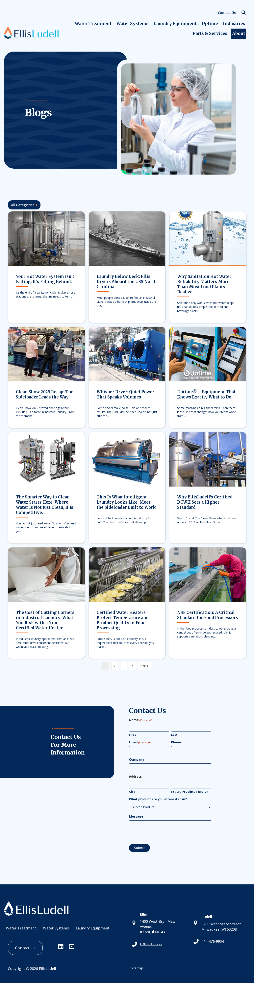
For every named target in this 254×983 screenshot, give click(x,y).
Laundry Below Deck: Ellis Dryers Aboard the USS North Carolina (127, 281)
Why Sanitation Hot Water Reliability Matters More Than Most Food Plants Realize (204, 284)
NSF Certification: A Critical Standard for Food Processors (207, 615)
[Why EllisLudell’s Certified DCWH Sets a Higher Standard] (207, 459)
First (132, 734)
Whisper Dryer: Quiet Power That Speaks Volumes (125, 394)
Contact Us (227, 13)
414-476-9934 (213, 941)
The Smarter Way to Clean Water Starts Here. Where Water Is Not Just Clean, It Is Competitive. (44, 504)
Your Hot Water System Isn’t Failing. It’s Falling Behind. (45, 279)
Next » (144, 666)
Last (174, 734)
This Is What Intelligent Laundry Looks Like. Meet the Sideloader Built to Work (126, 502)
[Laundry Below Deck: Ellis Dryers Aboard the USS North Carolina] (127, 238)
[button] (244, 13)
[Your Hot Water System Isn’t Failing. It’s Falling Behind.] (46, 238)
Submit (139, 848)
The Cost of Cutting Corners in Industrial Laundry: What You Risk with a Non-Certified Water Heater (45, 620)
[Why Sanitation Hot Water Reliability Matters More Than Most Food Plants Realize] (207, 238)
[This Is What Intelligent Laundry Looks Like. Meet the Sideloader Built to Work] (127, 459)
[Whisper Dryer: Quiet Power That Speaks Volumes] (127, 354)
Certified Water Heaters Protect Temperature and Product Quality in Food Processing (123, 620)
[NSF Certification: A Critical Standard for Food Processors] (207, 574)
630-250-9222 (151, 944)
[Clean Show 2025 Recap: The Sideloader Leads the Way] (46, 354)
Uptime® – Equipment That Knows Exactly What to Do (206, 394)
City (132, 791)
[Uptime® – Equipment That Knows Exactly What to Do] (207, 354)
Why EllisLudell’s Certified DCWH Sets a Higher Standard (205, 502)
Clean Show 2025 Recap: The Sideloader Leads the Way (44, 394)
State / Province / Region (189, 791)
